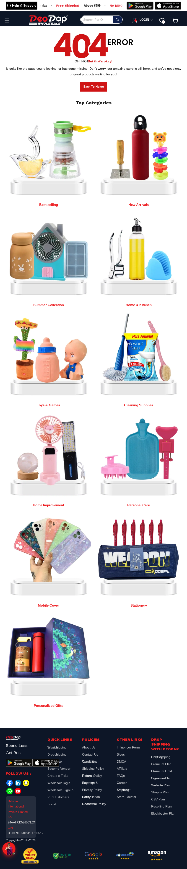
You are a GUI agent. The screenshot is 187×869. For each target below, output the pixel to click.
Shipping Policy (93, 768)
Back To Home (93, 86)
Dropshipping (57, 754)
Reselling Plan (161, 806)
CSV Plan (158, 799)
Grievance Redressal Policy (94, 804)
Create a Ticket (58, 775)
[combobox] (101, 19)
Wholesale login (58, 783)
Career (122, 783)
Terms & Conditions (89, 761)
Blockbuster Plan (163, 813)
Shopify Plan (160, 792)
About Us (88, 748)
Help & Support (24, 5)
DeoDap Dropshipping (160, 757)
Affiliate (122, 768)
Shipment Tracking (123, 790)
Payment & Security (90, 783)
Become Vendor (58, 768)
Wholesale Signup (60, 790)
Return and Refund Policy (92, 775)
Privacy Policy (92, 790)
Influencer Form (128, 748)
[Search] (117, 19)
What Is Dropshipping (57, 748)
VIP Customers (58, 797)
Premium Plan (161, 764)
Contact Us (90, 754)
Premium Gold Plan (161, 771)
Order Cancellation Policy (91, 797)
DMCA (121, 761)
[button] (7, 20)
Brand (51, 804)
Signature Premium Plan (161, 778)
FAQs (121, 775)
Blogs (121, 754)
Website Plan (160, 785)
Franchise (54, 761)
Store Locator (126, 797)
